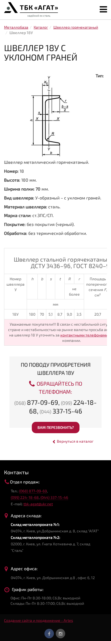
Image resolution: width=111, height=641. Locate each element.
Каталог (41, 27)
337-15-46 (61, 411)
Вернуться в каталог (74, 441)
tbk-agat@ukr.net (38, 504)
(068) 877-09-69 (33, 491)
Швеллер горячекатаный (75, 27)
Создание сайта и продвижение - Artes (38, 620)
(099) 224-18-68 (25, 497)
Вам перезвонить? (55, 427)
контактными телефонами (84, 335)
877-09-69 (36, 402)
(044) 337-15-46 (54, 497)
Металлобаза (16, 27)
